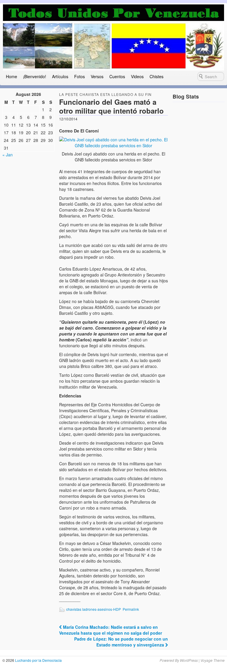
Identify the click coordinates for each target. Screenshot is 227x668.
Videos (137, 76)
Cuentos (117, 76)
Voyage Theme (212, 660)
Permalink (131, 609)
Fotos (79, 76)
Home (11, 76)
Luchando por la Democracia (38, 660)
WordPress (189, 660)
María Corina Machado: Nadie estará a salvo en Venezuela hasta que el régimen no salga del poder (110, 630)
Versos (97, 76)
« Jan (7, 155)
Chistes (156, 76)
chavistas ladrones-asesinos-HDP (93, 609)
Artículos (60, 76)
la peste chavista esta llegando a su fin (105, 94)
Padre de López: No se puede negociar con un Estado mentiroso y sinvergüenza (121, 642)
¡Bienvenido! (34, 76)
